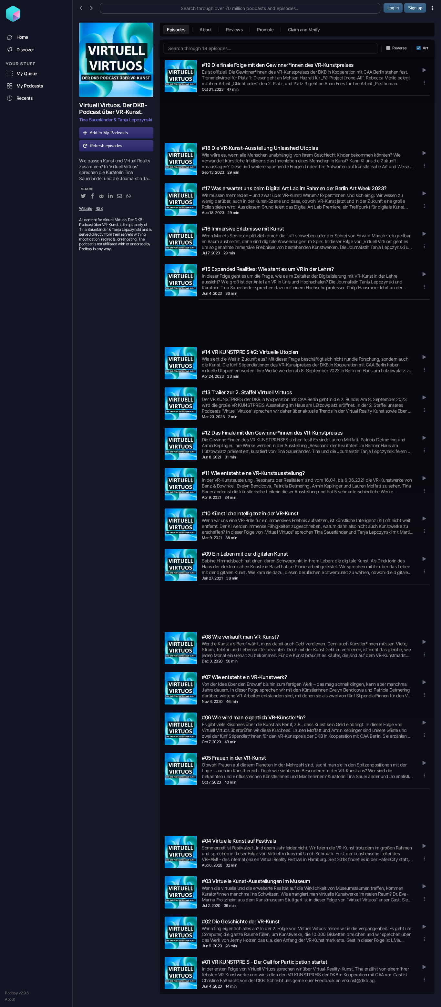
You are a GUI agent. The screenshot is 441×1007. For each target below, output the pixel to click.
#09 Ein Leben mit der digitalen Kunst (245, 553)
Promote (265, 29)
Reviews (234, 29)
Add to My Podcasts (109, 132)
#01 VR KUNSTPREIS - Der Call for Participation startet (264, 962)
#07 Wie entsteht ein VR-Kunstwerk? (244, 677)
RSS (99, 208)
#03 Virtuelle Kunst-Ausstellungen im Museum (256, 881)
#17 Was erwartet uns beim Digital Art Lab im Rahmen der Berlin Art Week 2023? (294, 188)
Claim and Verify (304, 29)
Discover (25, 49)
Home (22, 37)
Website (85, 208)
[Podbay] (13, 19)
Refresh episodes (106, 145)
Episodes (176, 29)
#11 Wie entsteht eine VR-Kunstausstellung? (253, 473)
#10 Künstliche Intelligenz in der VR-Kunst (250, 513)
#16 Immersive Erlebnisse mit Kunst (243, 228)
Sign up (415, 7)
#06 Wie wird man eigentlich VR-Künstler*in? (253, 717)
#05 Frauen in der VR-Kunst (234, 758)
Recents (24, 98)
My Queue (26, 73)
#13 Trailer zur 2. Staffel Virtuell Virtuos (247, 392)
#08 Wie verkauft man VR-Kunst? (240, 636)
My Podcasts (29, 85)
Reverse (399, 48)
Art (425, 48)
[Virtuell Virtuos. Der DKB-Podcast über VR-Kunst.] (116, 60)
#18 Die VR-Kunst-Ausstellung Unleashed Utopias (260, 148)
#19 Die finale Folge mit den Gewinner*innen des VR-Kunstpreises (278, 65)
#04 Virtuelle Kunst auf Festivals (239, 840)
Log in (393, 7)
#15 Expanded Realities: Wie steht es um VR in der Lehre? (267, 269)
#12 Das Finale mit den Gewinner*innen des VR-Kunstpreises (272, 432)
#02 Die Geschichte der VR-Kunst (241, 921)
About (10, 999)
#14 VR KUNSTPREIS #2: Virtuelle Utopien (250, 352)
